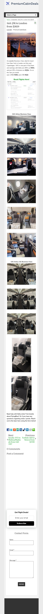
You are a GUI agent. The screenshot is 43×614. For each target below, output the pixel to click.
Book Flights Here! (21, 79)
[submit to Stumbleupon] (17, 429)
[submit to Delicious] (24, 429)
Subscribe (21, 523)
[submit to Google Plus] (14, 429)
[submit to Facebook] (8, 429)
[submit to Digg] (21, 429)
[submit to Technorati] (33, 429)
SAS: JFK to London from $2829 (17, 25)
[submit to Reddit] (30, 429)
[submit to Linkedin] (27, 429)
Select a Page (11, 15)
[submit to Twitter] (11, 429)
